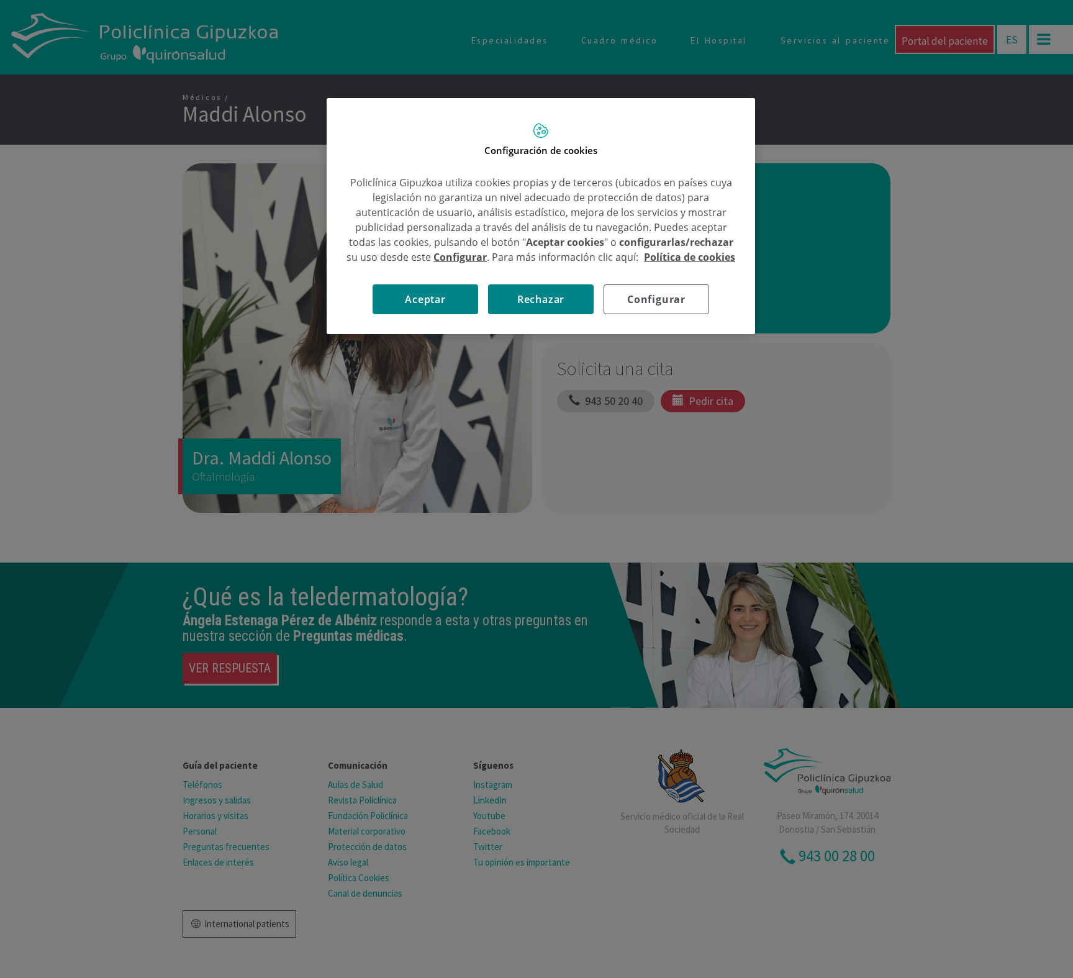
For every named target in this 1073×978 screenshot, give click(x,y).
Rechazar (540, 299)
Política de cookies (689, 257)
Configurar (656, 299)
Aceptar (425, 299)
